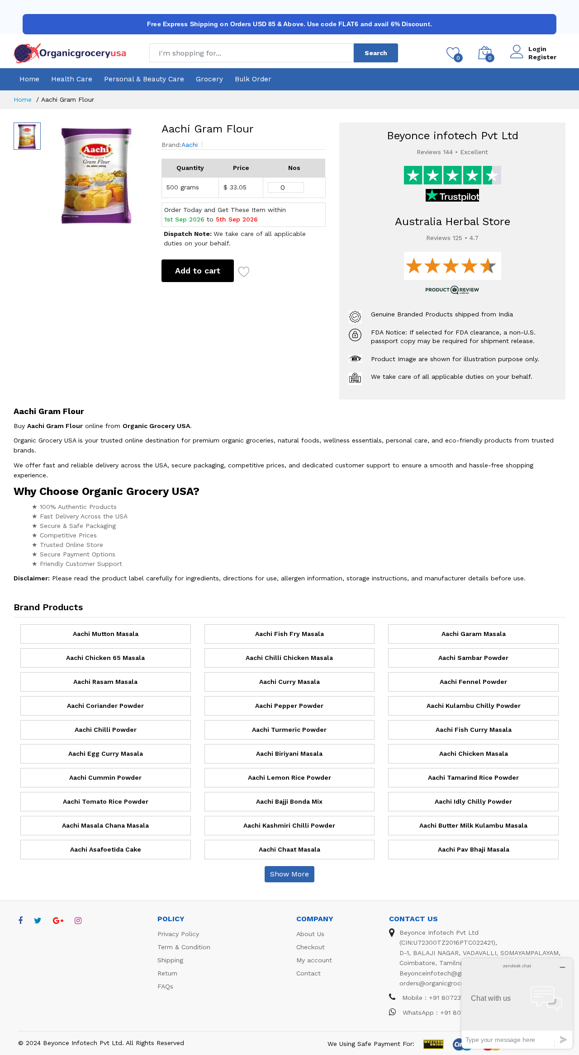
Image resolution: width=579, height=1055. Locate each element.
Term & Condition (183, 947)
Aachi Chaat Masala (289, 849)
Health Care (71, 79)
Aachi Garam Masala (473, 633)
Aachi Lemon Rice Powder (289, 777)
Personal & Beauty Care (144, 79)
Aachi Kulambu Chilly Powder (474, 705)
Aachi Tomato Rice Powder (105, 801)
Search (376, 53)
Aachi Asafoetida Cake (105, 849)
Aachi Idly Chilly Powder (473, 801)
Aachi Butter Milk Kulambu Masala (473, 825)
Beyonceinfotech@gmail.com (444, 973)
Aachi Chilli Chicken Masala (289, 657)
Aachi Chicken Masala (473, 753)
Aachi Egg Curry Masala (105, 753)
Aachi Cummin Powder (105, 777)
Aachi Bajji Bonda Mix (289, 801)
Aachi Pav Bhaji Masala (473, 849)
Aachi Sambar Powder (473, 657)
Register (542, 57)
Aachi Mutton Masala (105, 633)
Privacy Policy (178, 933)
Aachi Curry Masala (289, 681)
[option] (96, 173)
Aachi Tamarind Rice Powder (473, 777)
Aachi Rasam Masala (105, 681)
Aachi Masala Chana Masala (105, 825)
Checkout (310, 947)
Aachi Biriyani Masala (289, 753)
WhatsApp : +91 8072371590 (445, 1012)
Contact (308, 973)
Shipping (170, 960)
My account (314, 960)
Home (29, 79)
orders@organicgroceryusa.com (447, 983)
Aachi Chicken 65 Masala (105, 657)
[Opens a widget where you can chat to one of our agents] (517, 1003)
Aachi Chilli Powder (106, 729)
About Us (310, 933)
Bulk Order (253, 79)
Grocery (209, 79)
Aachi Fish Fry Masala (289, 633)
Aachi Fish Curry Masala (474, 729)
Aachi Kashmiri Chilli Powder (289, 825)
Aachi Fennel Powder (473, 681)
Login (537, 48)
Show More (289, 874)
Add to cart (197, 270)
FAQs (165, 986)
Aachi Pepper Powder (289, 705)
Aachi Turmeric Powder (289, 729)
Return (167, 973)
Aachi (189, 144)
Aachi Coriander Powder (105, 705)
